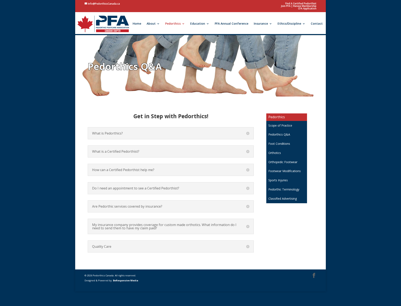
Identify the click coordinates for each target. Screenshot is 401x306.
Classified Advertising (282, 199)
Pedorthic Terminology (283, 189)
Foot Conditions (279, 144)
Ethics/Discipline (289, 23)
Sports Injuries (278, 180)
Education (197, 23)
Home (137, 23)
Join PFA (286, 6)
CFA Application (307, 8)
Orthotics (274, 153)
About (151, 23)
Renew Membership (304, 6)
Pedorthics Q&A (279, 134)
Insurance (261, 23)
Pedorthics (173, 23)
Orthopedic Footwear (282, 162)
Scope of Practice (280, 125)
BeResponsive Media (125, 280)
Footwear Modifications (284, 171)
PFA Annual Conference (231, 23)
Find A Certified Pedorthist (300, 3)
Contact (317, 23)
